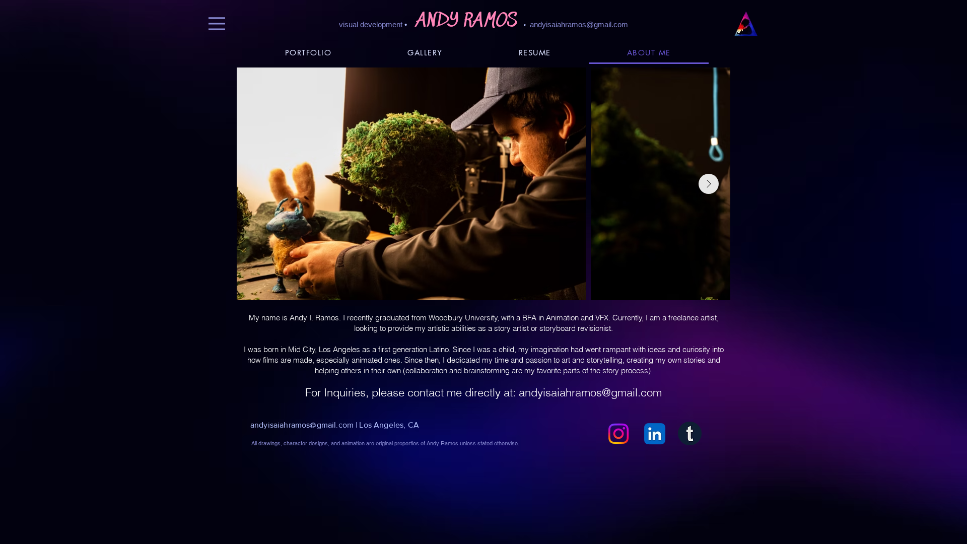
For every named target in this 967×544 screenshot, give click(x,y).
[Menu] (217, 24)
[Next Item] (709, 184)
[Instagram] (618, 433)
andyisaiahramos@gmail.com (579, 24)
